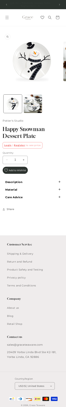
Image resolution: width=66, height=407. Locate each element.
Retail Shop (14, 323)
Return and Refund (19, 261)
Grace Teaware (37, 405)
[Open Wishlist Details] (42, 17)
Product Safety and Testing (25, 269)
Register (19, 145)
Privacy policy (16, 277)
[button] (7, 17)
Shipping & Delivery (20, 253)
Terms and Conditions (21, 285)
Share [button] (10, 209)
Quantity (8, 152)
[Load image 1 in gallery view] (13, 104)
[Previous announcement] (6, 4)
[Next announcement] (59, 4)
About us (13, 307)
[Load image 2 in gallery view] (33, 104)
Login (8, 145)
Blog (10, 316)
